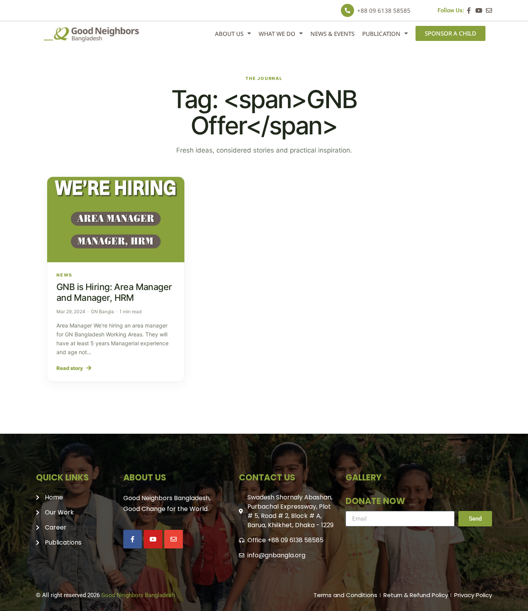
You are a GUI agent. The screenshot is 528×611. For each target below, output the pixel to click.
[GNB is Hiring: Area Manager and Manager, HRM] (115, 220)
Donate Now (375, 501)
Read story (74, 368)
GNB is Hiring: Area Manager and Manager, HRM (114, 292)
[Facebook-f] (469, 10)
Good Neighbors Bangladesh (138, 595)
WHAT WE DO (277, 33)
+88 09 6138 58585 (383, 10)
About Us (229, 33)
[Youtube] (479, 10)
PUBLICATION (381, 33)
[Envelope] (489, 10)
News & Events (332, 33)
